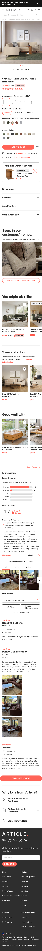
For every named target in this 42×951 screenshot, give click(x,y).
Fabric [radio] (7, 113)
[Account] (32, 10)
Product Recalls (7, 891)
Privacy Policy (18, 937)
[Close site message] (37, 3)
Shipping (5, 881)
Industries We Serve (28, 927)
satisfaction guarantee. (21, 157)
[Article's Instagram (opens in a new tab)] (3, 841)
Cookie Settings (23, 939)
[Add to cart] (35, 171)
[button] (28, 10)
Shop (5, 941)
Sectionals (19, 19)
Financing (25, 886)
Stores (24, 905)
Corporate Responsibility (11, 896)
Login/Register (7, 917)
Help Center (6, 877)
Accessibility (35, 939)
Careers (24, 901)
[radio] (6, 102)
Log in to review (33, 467)
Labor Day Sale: (8, 2)
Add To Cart (18, 147)
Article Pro (25, 917)
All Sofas (11, 19)
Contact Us (6, 901)
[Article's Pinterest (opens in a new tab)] (9, 841)
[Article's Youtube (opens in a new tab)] (25, 841)
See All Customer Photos (21, 281)
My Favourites (7, 922)
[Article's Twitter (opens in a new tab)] (20, 841)
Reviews (24, 896)
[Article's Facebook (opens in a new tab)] (14, 841)
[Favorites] (35, 10)
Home (4, 19)
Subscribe (10, 864)
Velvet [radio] (30, 113)
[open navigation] (4, 10)
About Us (25, 891)
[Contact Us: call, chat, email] (28, 10)
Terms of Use (7, 937)
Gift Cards (25, 881)
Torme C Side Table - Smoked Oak (24, 175)
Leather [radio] (18, 113)
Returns (5, 886)
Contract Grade (27, 922)
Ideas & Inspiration (28, 877)
